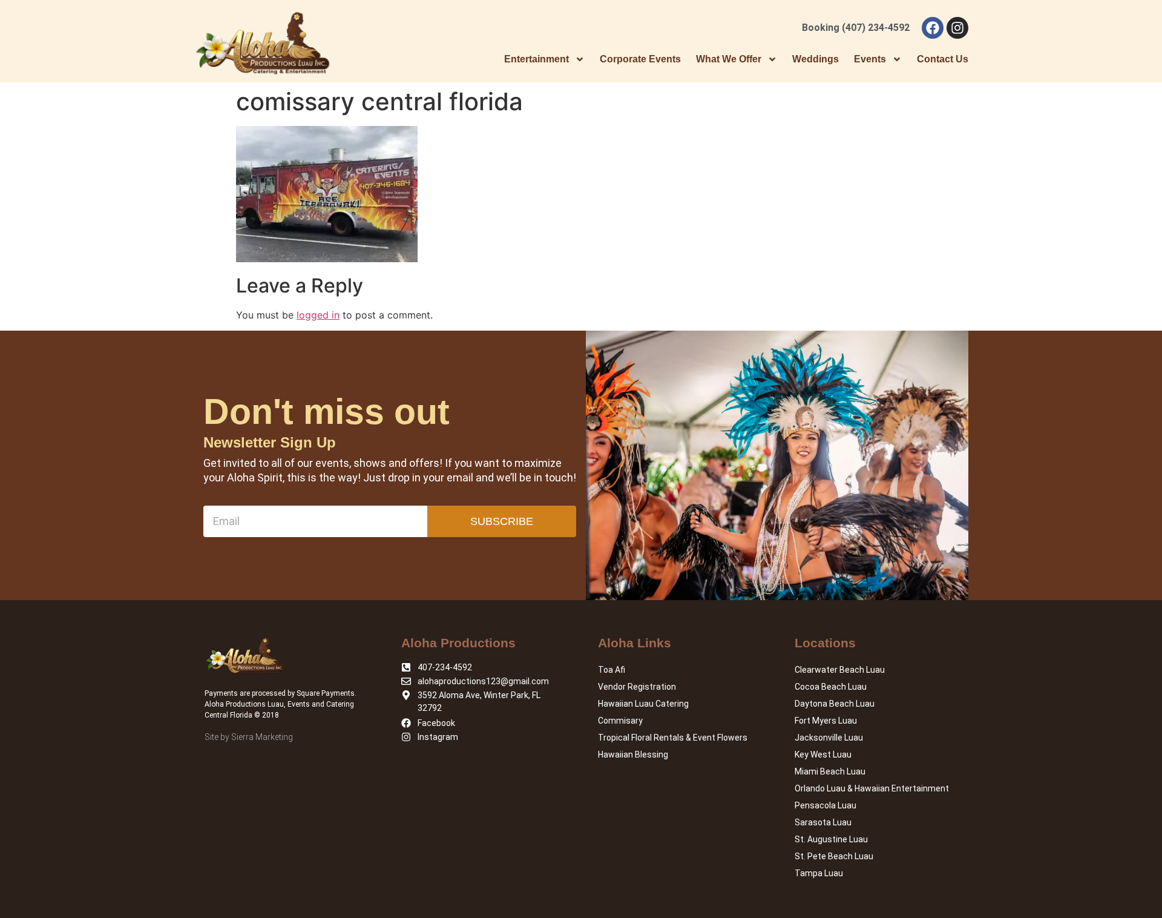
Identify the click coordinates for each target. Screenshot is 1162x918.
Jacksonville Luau (829, 737)
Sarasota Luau (823, 822)
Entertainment (536, 59)
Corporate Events (640, 59)
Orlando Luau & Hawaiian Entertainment (872, 788)
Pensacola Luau (825, 805)
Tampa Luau (819, 873)
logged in (318, 315)
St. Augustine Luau (831, 839)
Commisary (620, 720)
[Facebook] (933, 28)
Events (870, 59)
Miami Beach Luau (830, 771)
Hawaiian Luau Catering (643, 703)
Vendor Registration (637, 687)
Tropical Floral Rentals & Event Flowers (672, 737)
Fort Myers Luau (826, 720)
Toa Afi (611, 670)
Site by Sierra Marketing (249, 737)
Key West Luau (823, 754)
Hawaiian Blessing (633, 754)
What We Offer (728, 59)
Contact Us (942, 59)
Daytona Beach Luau (835, 703)
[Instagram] (957, 28)
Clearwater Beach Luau (840, 670)
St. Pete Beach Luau (834, 856)
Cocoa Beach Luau (831, 687)
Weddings (815, 59)
